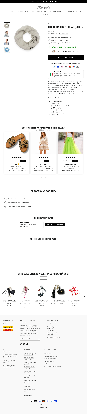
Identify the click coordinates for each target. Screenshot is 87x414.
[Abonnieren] (39, 339)
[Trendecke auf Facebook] (24, 344)
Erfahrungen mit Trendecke (52, 333)
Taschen (9, 11)
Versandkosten (63, 33)
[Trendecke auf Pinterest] (27, 344)
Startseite (51, 24)
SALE (39, 14)
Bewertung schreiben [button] (55, 224)
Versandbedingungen (51, 356)
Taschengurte (22, 11)
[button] (42, 177)
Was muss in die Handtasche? (29, 358)
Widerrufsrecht (49, 361)
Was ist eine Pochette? (28, 385)
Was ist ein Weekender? (28, 394)
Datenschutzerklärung (51, 358)
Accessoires (55, 11)
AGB (45, 364)
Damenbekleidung (39, 11)
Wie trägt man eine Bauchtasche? (30, 353)
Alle (43, 278)
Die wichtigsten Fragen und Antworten (52, 328)
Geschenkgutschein (72, 11)
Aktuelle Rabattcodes (53, 337)
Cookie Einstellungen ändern (53, 366)
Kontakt (47, 14)
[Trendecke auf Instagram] (21, 344)
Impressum (48, 353)
